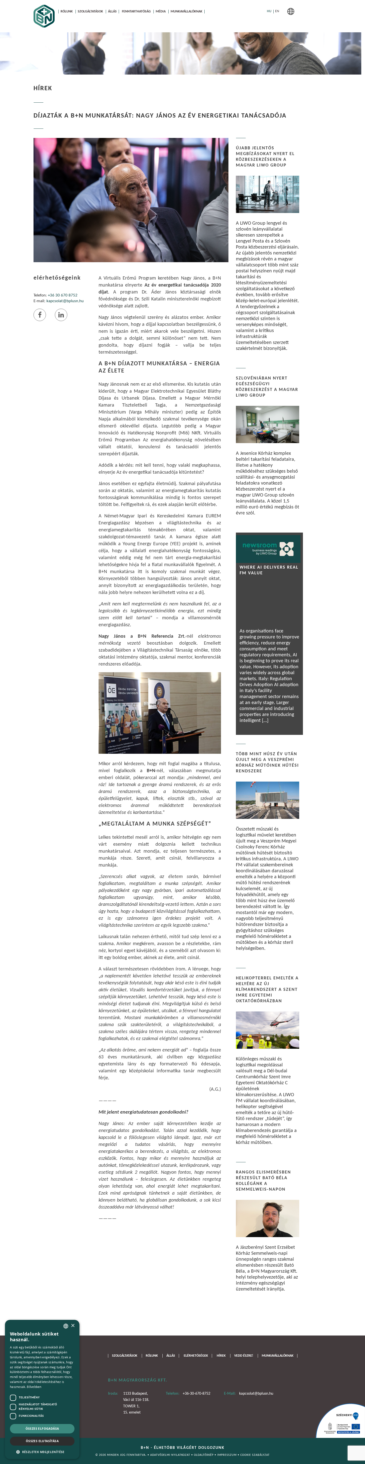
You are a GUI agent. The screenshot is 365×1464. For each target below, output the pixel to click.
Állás (112, 11)
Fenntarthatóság (136, 11)
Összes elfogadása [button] (42, 1428)
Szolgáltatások (90, 11)
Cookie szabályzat (255, 1455)
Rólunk (67, 11)
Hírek (221, 1356)
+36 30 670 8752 (62, 295)
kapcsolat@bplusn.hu (65, 301)
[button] (42, 1451)
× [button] (72, 1326)
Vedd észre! (243, 1356)
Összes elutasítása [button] (42, 1441)
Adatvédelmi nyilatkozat (170, 1455)
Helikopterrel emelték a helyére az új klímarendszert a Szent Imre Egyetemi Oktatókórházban (267, 990)
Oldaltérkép (204, 1455)
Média (161, 11)
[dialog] (42, 1389)
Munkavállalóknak (186, 11)
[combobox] (65, 1326)
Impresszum (227, 1455)
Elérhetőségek (196, 1356)
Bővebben (34, 1387)
